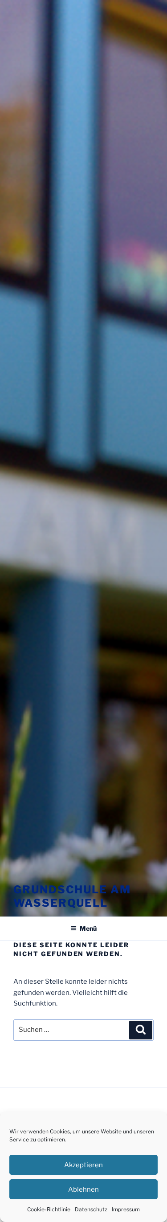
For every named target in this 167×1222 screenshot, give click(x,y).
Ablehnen (83, 1189)
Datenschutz (91, 1209)
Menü (88, 928)
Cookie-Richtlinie (48, 1209)
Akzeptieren (83, 1165)
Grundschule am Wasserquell (72, 896)
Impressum (126, 1209)
